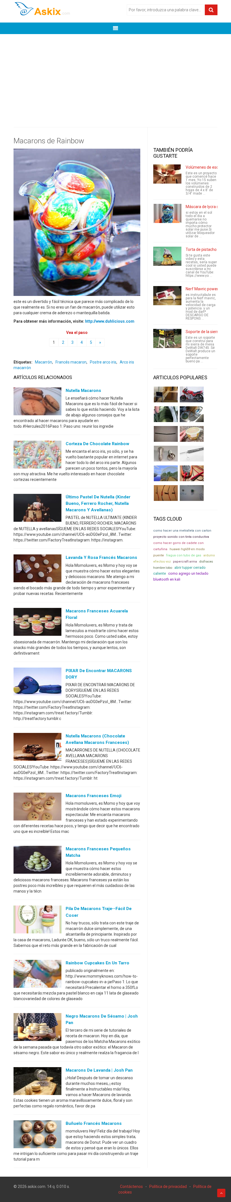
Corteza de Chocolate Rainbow (97, 443)
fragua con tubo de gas (183, 555)
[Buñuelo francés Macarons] (37, 1135)
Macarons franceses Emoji (93, 795)
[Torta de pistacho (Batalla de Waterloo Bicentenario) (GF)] (167, 256)
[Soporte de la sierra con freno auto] (167, 338)
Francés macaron (70, 362)
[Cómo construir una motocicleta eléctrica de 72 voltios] (191, 394)
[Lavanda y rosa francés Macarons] (37, 569)
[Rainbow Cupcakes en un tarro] (37, 975)
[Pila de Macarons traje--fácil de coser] (37, 920)
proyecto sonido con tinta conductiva (181, 537)
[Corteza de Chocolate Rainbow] (37, 456)
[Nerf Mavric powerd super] (167, 295)
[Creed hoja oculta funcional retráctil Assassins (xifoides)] (191, 453)
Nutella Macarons (83, 390)
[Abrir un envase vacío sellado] (191, 433)
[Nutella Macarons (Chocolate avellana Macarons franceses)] (37, 748)
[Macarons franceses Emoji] (37, 808)
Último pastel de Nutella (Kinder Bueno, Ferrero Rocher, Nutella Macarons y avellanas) (98, 503)
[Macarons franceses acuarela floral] (37, 623)
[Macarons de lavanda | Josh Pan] (37, 1082)
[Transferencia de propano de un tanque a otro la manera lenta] (191, 414)
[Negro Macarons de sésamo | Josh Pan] (37, 1028)
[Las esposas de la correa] (165, 433)
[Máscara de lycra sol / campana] (167, 213)
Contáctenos (131, 1186)
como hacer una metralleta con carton (182, 530)
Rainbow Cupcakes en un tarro (97, 962)
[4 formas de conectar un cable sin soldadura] (165, 493)
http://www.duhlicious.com (109, 321)
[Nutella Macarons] (37, 402)
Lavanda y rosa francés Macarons (101, 557)
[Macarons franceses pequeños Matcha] (37, 861)
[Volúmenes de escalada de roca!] (167, 174)
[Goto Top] (221, 1193)
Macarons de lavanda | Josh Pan (99, 1070)
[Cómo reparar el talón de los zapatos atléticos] (165, 414)
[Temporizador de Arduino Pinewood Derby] (165, 394)
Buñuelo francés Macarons (94, 1123)
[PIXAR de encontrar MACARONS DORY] (37, 682)
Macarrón (43, 362)
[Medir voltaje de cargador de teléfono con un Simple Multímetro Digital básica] (191, 473)
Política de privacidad (168, 1186)
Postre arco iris (103, 362)
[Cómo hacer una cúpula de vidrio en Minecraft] (165, 473)
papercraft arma (185, 561)
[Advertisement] (115, 76)
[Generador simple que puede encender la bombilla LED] (191, 493)
